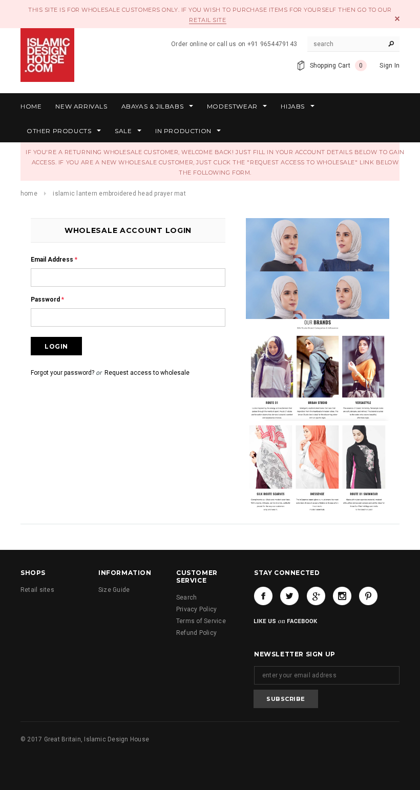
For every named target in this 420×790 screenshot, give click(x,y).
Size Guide (114, 589)
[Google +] (316, 596)
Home (28, 193)
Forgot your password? (62, 372)
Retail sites (37, 589)
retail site (207, 20)
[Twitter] (289, 596)
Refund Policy (196, 632)
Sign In (390, 65)
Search (186, 597)
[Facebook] (263, 596)
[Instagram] (342, 596)
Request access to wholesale (147, 372)
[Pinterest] (368, 596)
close (397, 18)
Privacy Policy (196, 609)
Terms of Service (201, 621)
